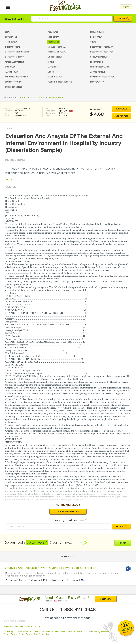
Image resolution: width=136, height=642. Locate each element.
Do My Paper (9, 632)
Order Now (105, 599)
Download (121, 109)
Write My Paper (17, 634)
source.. (9, 179)
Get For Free (121, 116)
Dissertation (37, 97)
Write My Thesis (37, 632)
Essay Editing (22, 632)
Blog (48, 634)
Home (23, 97)
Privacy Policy (30, 627)
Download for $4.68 (68, 512)
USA (40, 627)
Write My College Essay (55, 632)
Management (56, 97)
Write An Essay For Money (79, 632)
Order (123, 543)
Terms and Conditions (13, 627)
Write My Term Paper (35, 634)
